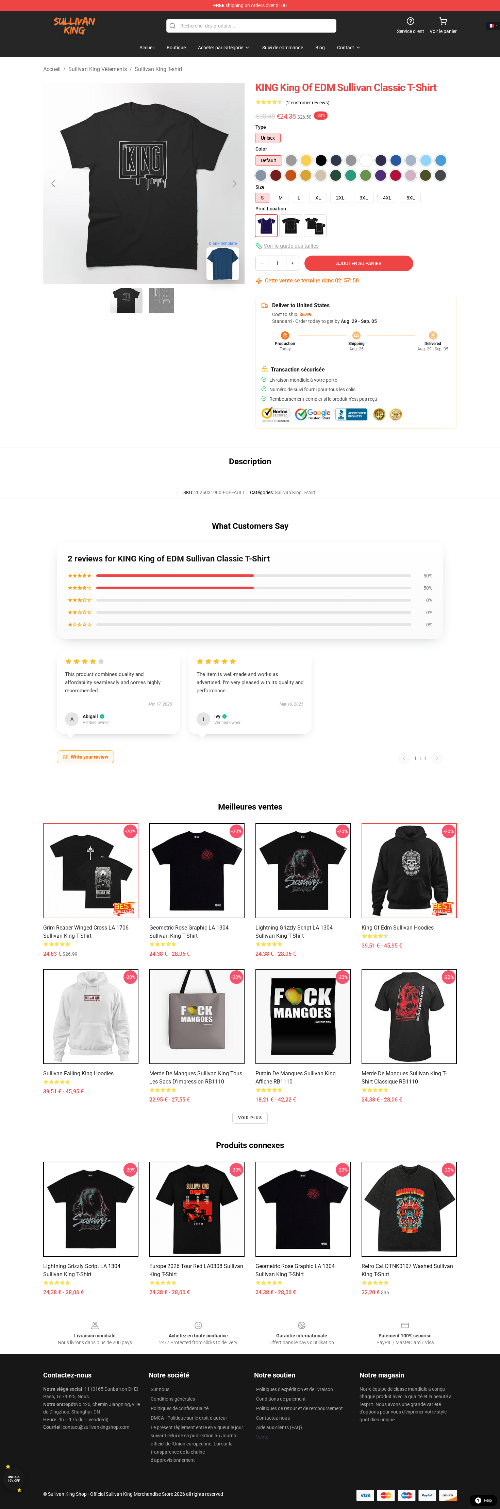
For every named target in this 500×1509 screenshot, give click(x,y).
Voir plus (250, 1117)
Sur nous (160, 1389)
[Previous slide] (54, 183)
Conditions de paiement (281, 1399)
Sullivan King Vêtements (97, 69)
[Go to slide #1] (126, 300)
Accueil (52, 69)
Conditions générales (173, 1399)
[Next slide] (234, 183)
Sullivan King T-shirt (158, 69)
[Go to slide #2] (161, 300)
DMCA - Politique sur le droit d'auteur (189, 1418)
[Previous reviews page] (404, 758)
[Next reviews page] (437, 758)
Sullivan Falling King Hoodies (78, 1073)
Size (260, 187)
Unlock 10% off (14, 1478)
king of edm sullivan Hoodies (398, 927)
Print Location (270, 208)
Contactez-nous (273, 1418)
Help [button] (488, 1500)
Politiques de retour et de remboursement (299, 1408)
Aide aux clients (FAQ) (279, 1427)
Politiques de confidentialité (180, 1408)
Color (261, 149)
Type (260, 127)
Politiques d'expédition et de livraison (294, 1389)
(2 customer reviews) (307, 102)
